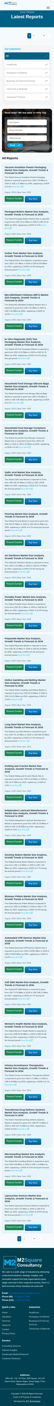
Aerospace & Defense (17, 73)
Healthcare (12, 64)
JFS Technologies (33, 1401)
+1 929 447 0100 (22, 1300)
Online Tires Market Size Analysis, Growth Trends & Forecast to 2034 (24, 254)
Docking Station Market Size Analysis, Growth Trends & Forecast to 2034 (26, 856)
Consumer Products (16, 97)
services (6, 1321)
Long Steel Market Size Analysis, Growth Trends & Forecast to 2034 (24, 726)
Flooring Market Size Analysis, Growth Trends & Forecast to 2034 (26, 515)
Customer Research (11, 1358)
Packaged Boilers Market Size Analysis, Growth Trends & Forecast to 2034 (27, 213)
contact (5, 1329)
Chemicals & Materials (17, 89)
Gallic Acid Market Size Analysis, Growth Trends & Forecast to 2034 (24, 474)
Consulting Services (11, 1346)
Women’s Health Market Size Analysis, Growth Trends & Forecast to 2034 (26, 1025)
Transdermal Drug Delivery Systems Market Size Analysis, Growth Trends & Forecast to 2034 (26, 1112)
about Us (6, 1325)
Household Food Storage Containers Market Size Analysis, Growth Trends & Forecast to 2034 (26, 431)
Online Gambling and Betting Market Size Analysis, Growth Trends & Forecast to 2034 (25, 683)
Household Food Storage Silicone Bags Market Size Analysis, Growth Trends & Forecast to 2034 (27, 386)
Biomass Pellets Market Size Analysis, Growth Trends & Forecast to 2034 (26, 898)
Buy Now (33, 199)
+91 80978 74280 (22, 1297)
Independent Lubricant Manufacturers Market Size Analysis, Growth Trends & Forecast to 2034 (26, 813)
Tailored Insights (9, 1350)
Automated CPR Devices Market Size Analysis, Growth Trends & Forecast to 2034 (26, 941)
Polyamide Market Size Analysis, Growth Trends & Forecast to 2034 (24, 640)
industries (6, 1317)
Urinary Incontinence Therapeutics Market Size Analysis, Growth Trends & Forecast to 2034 (26, 1068)
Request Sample (14, 198)
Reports (30, 12)
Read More (16, 187)
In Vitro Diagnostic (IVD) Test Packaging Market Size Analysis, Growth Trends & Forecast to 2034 (24, 342)
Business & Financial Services (21, 81)
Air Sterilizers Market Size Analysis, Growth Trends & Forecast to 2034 (24, 557)
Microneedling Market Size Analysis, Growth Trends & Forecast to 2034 (25, 1155)
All (7, 56)
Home (22, 12)
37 (44, 36)
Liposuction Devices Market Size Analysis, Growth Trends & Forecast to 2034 (26, 1198)
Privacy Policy (8, 1333)
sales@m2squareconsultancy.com (24, 1293)
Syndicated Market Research (15, 1354)
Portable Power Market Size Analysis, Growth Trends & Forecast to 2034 (25, 598)
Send (12, 145)
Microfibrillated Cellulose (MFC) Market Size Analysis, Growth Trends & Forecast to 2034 (26, 298)
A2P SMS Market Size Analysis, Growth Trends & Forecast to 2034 (26, 983)
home (5, 1312)
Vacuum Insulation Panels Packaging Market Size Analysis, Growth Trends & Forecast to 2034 (26, 170)
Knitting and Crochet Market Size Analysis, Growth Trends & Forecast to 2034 (26, 769)
